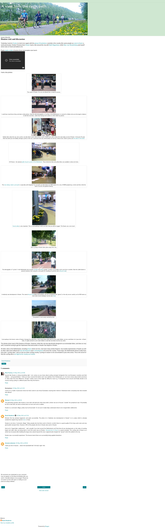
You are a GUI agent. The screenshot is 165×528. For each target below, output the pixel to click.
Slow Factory (9, 372)
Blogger (47, 526)
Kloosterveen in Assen (52, 430)
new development (25, 350)
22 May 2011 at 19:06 (19, 372)
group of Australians (41, 43)
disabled (36, 269)
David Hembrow (9, 415)
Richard (7, 400)
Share (3, 363)
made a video (9, 50)
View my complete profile (7, 523)
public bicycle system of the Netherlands (32, 162)
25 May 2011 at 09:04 (22, 443)
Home (43, 487)
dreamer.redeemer (10, 443)
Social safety (16, 226)
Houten (15, 43)
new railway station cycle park (11, 185)
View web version (44, 490)
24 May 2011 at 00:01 (16, 400)
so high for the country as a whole (25, 354)
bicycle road (63, 271)
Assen (29, 349)
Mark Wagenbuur (54, 45)
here (54, 296)
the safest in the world (78, 138)
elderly (42, 269)
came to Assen (78, 43)
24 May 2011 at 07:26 (23, 415)
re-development (38, 350)
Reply (6, 383)
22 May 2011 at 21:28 (18, 388)
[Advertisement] (44, 504)
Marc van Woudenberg (71, 45)
